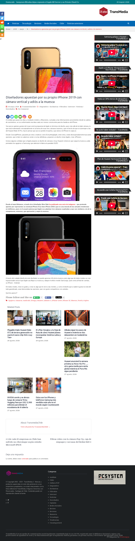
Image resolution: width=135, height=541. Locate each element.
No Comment (23, 109)
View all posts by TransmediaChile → (35, 427)
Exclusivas (54, 107)
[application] (111, 52)
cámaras (19, 300)
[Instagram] (24, 115)
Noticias (15, 23)
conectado (25, 459)
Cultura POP (54, 483)
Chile (62, 23)
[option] (48, 2)
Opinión (53, 503)
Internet (71, 107)
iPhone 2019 (57, 300)
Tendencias (54, 520)
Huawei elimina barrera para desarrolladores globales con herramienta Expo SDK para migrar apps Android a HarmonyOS (67, 3)
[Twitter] (12, 115)
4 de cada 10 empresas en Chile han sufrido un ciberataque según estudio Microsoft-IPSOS (23, 442)
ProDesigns (124, 537)
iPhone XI (66, 300)
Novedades (10, 109)
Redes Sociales (50, 23)
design (33, 300)
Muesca (74, 300)
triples (86, 300)
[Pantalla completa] (126, 60)
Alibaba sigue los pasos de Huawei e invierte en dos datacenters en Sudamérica (75, 332)
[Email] (20, 115)
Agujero (11, 300)
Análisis (53, 477)
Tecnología (26, 23)
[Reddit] (2, 22)
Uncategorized (56, 523)
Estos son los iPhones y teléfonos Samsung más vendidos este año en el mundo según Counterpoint (47, 401)
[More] (30, 115)
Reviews (37, 23)
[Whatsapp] (16, 115)
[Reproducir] (97, 60)
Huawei (40, 300)
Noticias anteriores (75, 23)
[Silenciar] (123, 60)
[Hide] (1, 39)
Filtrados (63, 107)
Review (53, 509)
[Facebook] (8, 115)
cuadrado (26, 300)
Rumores (53, 514)
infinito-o (47, 300)
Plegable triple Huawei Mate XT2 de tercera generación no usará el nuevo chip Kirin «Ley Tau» (19, 333)
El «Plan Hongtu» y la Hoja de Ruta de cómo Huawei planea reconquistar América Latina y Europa (48, 333)
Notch (80, 300)
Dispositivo (43, 107)
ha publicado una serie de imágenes (62, 204)
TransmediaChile (29, 107)
